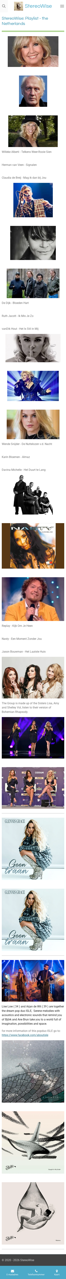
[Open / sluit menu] (62, 6)
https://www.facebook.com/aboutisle (25, 1035)
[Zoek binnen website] (4, 6)
